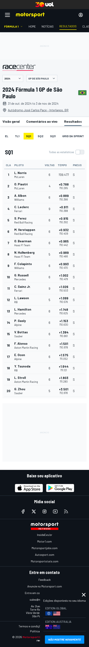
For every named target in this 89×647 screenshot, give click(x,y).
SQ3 (53, 136)
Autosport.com (44, 554)
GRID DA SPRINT (73, 136)
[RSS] (66, 511)
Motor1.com (44, 541)
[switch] (66, 152)
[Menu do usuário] (81, 15)
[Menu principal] (7, 15)
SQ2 (40, 136)
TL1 (17, 136)
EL (6, 136)
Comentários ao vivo (42, 121)
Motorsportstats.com (44, 561)
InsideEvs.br (44, 535)
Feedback (44, 579)
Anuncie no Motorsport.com (44, 586)
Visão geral (11, 121)
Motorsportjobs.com (45, 548)
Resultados (73, 121)
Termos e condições (31, 626)
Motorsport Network (37, 637)
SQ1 (28, 136)
